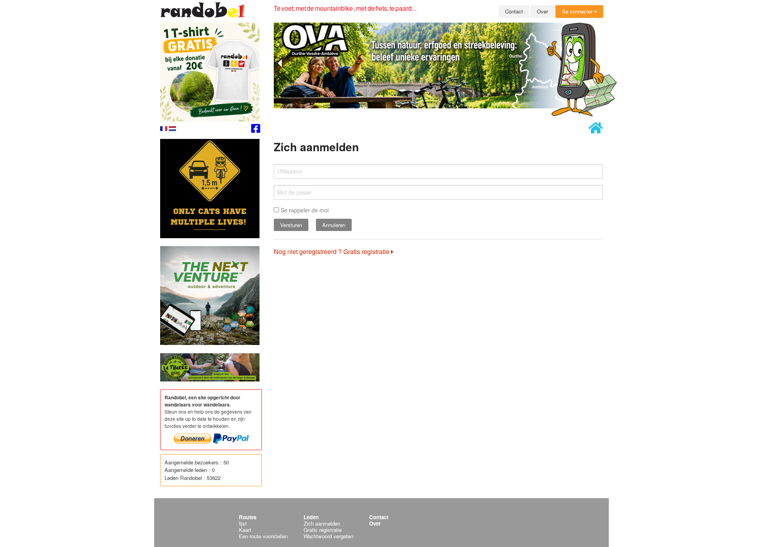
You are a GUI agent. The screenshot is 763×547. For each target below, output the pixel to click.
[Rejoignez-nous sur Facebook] (256, 129)
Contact (514, 11)
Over (542, 11)
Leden (311, 517)
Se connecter (578, 11)
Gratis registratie (323, 530)
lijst (243, 523)
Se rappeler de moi (304, 210)
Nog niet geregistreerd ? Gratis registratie (332, 251)
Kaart (245, 530)
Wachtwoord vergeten (328, 536)
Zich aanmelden (322, 523)
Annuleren (333, 225)
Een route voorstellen (263, 536)
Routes (247, 517)
